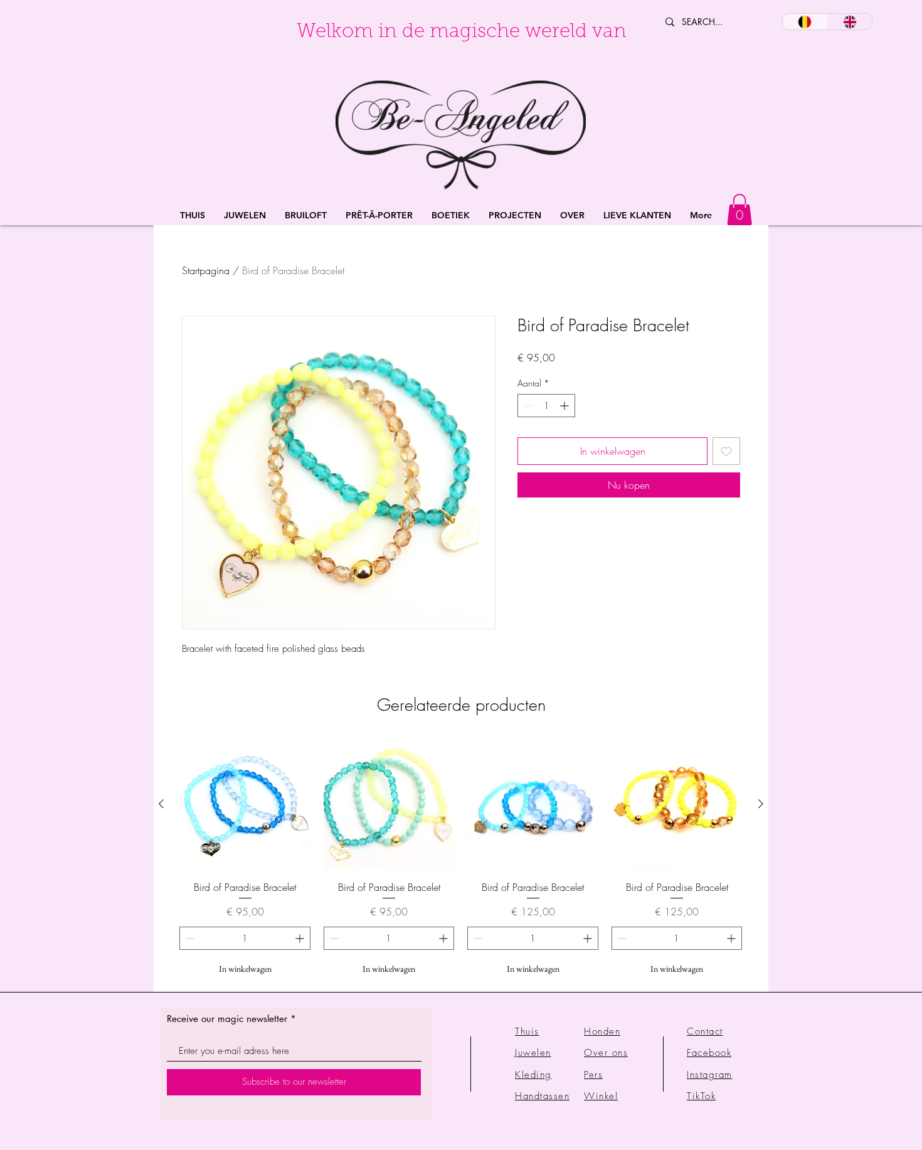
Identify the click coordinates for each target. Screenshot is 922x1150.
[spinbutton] (546, 406)
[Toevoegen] (726, 451)
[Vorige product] (161, 803)
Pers (593, 1074)
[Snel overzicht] (245, 804)
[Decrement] (527, 406)
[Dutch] (805, 21)
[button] (245, 215)
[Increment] (565, 406)
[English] (849, 21)
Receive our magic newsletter (227, 1018)
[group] (461, 859)
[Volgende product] (760, 803)
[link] (739, 209)
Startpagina (206, 270)
